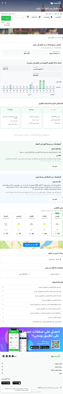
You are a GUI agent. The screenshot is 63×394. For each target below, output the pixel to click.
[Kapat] (3, 389)
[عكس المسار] (49, 18)
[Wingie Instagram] (10, 356)
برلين (56, 37)
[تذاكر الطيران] (62, 37)
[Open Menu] (2, 3)
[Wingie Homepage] (56, 2)
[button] (54, 87)
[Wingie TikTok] (3, 356)
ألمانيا (59, 37)
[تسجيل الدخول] (5, 2)
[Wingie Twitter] (7, 356)
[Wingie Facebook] (13, 356)
